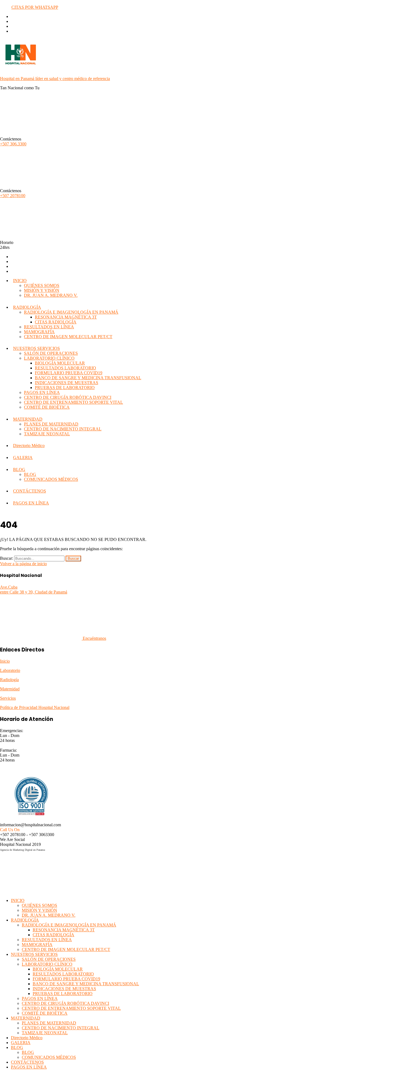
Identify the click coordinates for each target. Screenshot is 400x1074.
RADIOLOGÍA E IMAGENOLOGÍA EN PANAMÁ (71, 312)
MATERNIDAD (27, 419)
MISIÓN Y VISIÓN (41, 290)
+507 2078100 (12, 195)
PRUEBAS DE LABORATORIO (65, 387)
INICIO (20, 280)
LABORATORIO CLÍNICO (49, 358)
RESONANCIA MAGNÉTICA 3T (66, 317)
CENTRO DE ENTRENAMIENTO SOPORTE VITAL (73, 402)
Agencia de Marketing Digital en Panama (22, 849)
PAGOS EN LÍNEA (42, 392)
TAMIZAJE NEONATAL (47, 434)
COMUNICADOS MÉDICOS (51, 479)
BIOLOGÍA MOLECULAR (60, 363)
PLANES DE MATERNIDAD (51, 424)
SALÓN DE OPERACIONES (51, 353)
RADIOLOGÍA (27, 307)
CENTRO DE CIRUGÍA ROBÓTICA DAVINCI (67, 397)
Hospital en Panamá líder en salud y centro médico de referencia (55, 78)
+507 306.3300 (13, 144)
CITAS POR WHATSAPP (34, 7)
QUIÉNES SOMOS (41, 285)
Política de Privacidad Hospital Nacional (34, 707)
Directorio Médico (29, 445)
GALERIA (23, 457)
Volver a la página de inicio (23, 563)
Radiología (9, 679)
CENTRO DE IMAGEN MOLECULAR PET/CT (68, 336)
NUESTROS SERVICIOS (36, 348)
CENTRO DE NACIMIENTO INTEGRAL (62, 429)
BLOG (19, 469)
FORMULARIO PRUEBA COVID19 (68, 373)
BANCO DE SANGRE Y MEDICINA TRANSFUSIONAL (88, 377)
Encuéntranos (94, 638)
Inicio (5, 661)
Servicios (8, 698)
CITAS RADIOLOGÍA (55, 322)
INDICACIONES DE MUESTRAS (66, 382)
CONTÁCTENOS (29, 491)
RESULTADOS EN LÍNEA (49, 327)
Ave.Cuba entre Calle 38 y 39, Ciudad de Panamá (33, 589)
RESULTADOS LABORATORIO (65, 368)
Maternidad (10, 689)
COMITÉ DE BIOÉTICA (47, 407)
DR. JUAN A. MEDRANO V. (51, 295)
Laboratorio (10, 670)
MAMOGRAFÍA (39, 331)
